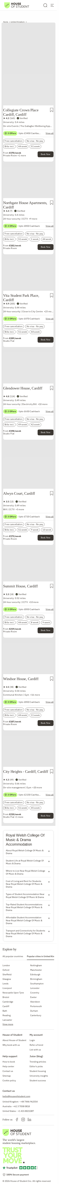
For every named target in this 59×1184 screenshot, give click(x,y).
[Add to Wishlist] (51, 110)
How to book (9, 1061)
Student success (38, 1080)
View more (8, 1024)
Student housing (38, 1071)
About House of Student (14, 1040)
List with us (35, 1049)
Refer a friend (36, 1045)
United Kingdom (18, 22)
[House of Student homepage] (17, 5)
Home (5, 22)
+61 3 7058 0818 (21, 1106)
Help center (8, 1066)
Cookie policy (9, 1080)
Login (32, 1040)
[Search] (45, 5)
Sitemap (7, 1075)
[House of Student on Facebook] (17, 1119)
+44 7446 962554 (29, 1101)
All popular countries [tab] (13, 956)
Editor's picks (36, 1066)
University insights (39, 1075)
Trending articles (38, 1061)
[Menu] (52, 5)
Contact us (8, 1071)
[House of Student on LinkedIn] (29, 1119)
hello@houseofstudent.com (16, 1096)
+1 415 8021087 (26, 1111)
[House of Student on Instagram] (23, 1119)
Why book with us (11, 1045)
